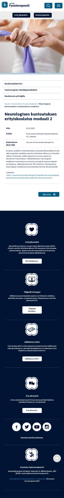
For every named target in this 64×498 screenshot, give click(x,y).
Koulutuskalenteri (13, 84)
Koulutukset (17, 104)
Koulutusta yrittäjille (15, 96)
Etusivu (8, 104)
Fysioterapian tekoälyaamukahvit (21, 90)
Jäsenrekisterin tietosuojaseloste (22, 479)
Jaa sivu (47, 194)
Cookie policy (41, 479)
